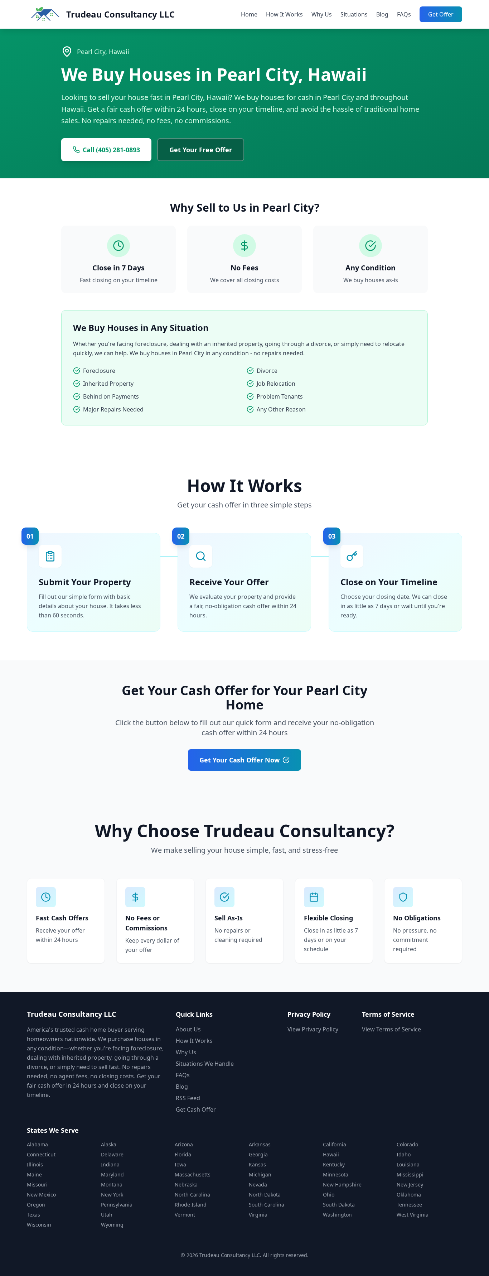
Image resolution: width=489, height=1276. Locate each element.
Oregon (36, 1204)
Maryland (112, 1174)
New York (112, 1194)
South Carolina (266, 1204)
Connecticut (41, 1154)
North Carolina (192, 1194)
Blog (382, 14)
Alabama (37, 1144)
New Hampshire (342, 1184)
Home (249, 14)
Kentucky (334, 1164)
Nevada (258, 1184)
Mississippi (410, 1174)
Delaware (112, 1154)
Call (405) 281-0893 (111, 149)
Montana (111, 1184)
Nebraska (186, 1184)
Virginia (258, 1214)
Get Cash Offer (196, 1109)
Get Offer (441, 14)
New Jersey (410, 1184)
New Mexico (41, 1194)
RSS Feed (188, 1098)
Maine (34, 1174)
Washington (337, 1214)
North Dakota (265, 1194)
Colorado (407, 1144)
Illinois (35, 1164)
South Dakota (339, 1204)
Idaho (404, 1154)
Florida (183, 1154)
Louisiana (408, 1164)
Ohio (328, 1194)
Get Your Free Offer (200, 149)
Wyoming (112, 1224)
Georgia (258, 1154)
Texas (33, 1214)
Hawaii (331, 1154)
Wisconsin (39, 1224)
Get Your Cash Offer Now (239, 760)
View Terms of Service (391, 1029)
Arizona (184, 1144)
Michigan (260, 1174)
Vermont (185, 1214)
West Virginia (413, 1214)
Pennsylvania (116, 1204)
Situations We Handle (205, 1064)
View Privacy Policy (312, 1029)
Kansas (257, 1164)
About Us (188, 1029)
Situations (354, 14)
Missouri (37, 1184)
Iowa (180, 1164)
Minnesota (335, 1174)
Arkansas (260, 1144)
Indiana (110, 1164)
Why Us (321, 14)
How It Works (284, 14)
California (334, 1144)
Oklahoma (409, 1194)
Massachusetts (192, 1174)
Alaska (108, 1144)
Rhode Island (191, 1204)
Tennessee (409, 1204)
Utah (106, 1214)
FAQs (404, 14)
